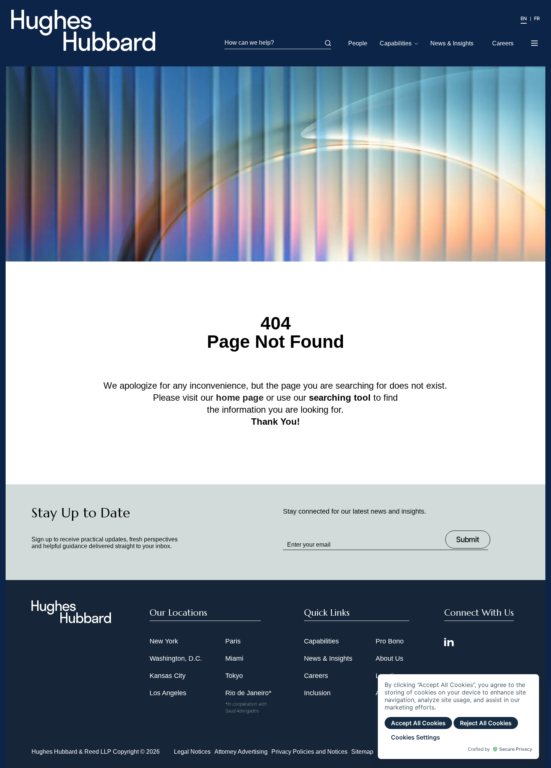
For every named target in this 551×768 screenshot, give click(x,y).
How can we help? (249, 42)
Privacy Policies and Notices (309, 751)
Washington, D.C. (176, 658)
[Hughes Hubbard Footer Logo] (71, 620)
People (357, 43)
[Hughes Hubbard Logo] (83, 30)
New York (164, 641)
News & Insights (451, 43)
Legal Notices (192, 751)
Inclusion (317, 693)
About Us (389, 658)
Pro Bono (390, 641)
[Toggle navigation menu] (535, 41)
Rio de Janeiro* (248, 693)
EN (524, 18)
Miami (234, 658)
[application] (458, 716)
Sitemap (362, 751)
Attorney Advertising (241, 751)
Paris (233, 641)
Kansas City (168, 675)
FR (537, 18)
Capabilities (396, 43)
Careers (503, 43)
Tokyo (234, 675)
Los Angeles (168, 693)
